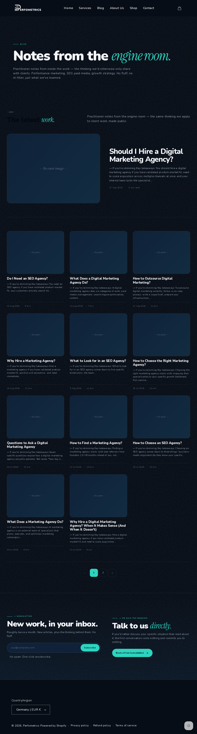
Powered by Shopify (53, 725)
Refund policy (102, 725)
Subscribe (90, 647)
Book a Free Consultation (130, 652)
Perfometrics (31, 725)
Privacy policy (80, 725)
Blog (100, 8)
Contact (148, 8)
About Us (117, 8)
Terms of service (126, 725)
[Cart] (179, 8)
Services (85, 8)
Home (68, 8)
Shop (133, 8)
